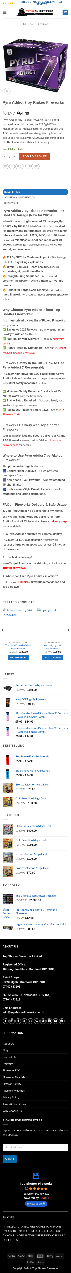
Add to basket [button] (18, 658)
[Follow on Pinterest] (43, 1021)
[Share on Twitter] (18, 166)
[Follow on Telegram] (62, 1021)
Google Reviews (24, 352)
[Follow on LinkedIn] (49, 1021)
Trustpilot (8, 1216)
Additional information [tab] (19, 197)
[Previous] (3, 637)
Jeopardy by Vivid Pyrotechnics (52, 647)
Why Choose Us (12, 1110)
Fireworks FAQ (12, 1070)
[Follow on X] (24, 1021)
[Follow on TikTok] (18, 1021)
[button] (5, 12)
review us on (34, 1203)
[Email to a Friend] (24, 166)
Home (23, 24)
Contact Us (9, 1057)
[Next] (68, 637)
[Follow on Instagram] (12, 1021)
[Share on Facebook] (12, 166)
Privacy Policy (11, 1097)
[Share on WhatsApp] (6, 166)
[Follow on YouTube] (55, 1021)
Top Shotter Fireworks (36, 1183)
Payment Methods (14, 1090)
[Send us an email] (30, 1021)
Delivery (8, 1063)
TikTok (22, 582)
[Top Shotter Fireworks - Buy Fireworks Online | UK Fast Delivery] (35, 12)
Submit (9, 1159)
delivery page (58, 521)
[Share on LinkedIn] (37, 166)
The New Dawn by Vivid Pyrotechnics (18, 647)
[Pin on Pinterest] (30, 166)
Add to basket (35, 156)
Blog (5, 1050)
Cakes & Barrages (40, 24)
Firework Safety (12, 1083)
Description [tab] (12, 192)
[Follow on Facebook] (6, 1021)
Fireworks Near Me (14, 1077)
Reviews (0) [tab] (11, 203)
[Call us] (37, 1021)
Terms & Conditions (14, 1104)
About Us (8, 1043)
